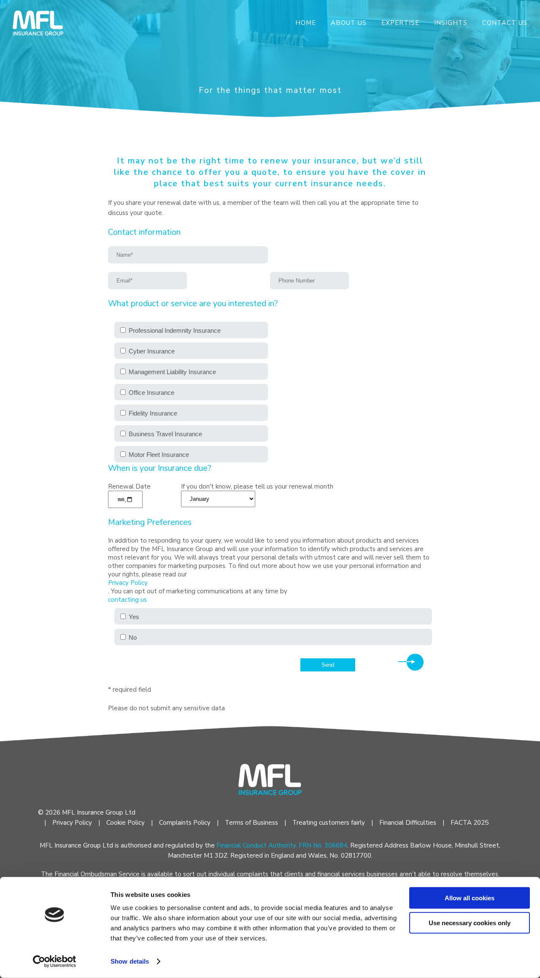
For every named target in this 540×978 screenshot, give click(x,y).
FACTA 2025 (470, 822)
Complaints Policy (185, 822)
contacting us (127, 599)
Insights (450, 23)
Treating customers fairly (328, 822)
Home (305, 23)
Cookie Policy (125, 822)
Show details (130, 961)
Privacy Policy (128, 583)
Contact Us (504, 23)
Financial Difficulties (407, 822)
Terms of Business (251, 822)
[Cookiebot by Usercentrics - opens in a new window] (55, 961)
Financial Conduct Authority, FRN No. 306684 (281, 845)
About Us (349, 23)
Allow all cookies (469, 898)
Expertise (400, 23)
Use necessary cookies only (469, 922)
